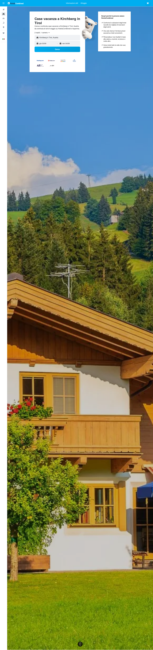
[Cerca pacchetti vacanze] (3, 23)
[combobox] (42, 33)
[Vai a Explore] (3, 27)
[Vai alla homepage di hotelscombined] (15, 3)
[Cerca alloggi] (3, 14)
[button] (3, 3)
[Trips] (3, 33)
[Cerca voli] (3, 10)
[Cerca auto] (3, 18)
